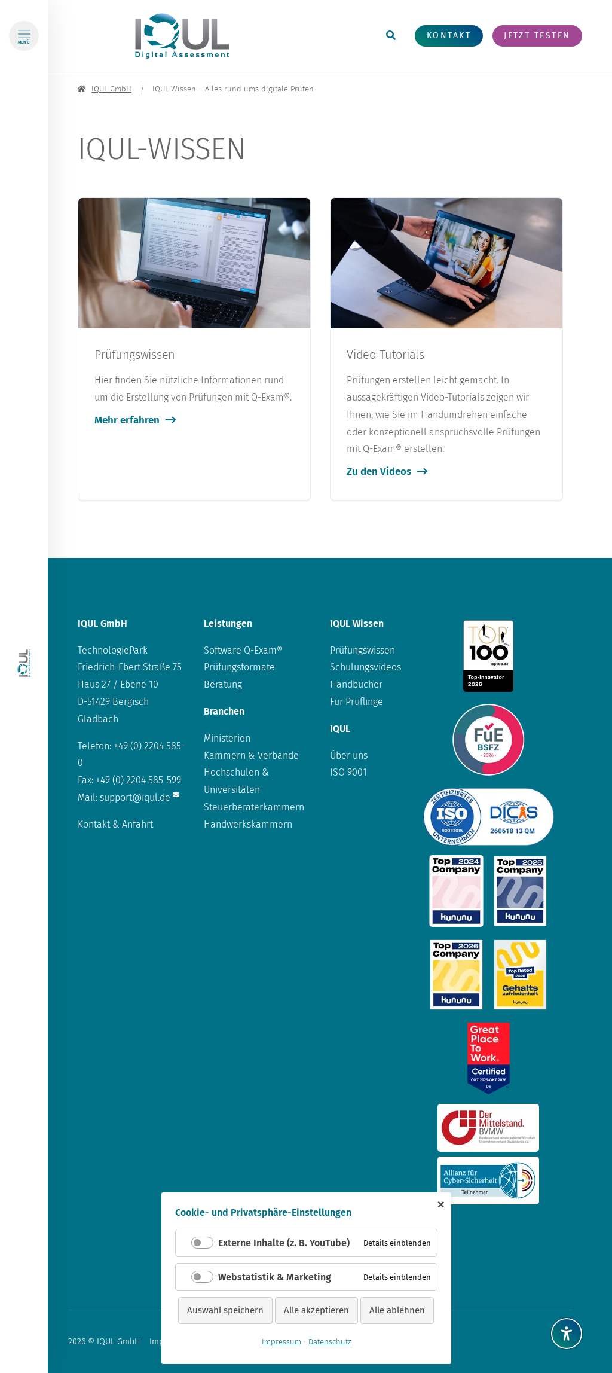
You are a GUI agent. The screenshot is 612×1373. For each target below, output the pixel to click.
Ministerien (227, 738)
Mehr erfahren (127, 420)
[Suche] (391, 36)
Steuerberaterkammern (254, 807)
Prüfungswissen (362, 650)
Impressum (281, 1341)
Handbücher (356, 684)
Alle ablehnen (397, 1310)
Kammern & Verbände (251, 755)
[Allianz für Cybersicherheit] (488, 1180)
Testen (537, 35)
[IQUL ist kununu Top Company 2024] (456, 891)
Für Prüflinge (356, 701)
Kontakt (449, 35)
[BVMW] (488, 1128)
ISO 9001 (348, 772)
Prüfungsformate (239, 667)
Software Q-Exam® (243, 650)
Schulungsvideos (365, 667)
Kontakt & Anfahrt (115, 824)
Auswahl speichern (225, 1310)
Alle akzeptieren (316, 1310)
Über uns (349, 755)
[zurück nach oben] (566, 1304)
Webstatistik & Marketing (274, 1277)
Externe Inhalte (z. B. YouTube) (284, 1243)
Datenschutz (329, 1341)
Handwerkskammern (248, 824)
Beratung (223, 684)
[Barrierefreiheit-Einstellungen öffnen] (566, 1333)
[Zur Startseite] (24, 663)
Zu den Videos (379, 471)
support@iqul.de (135, 797)
